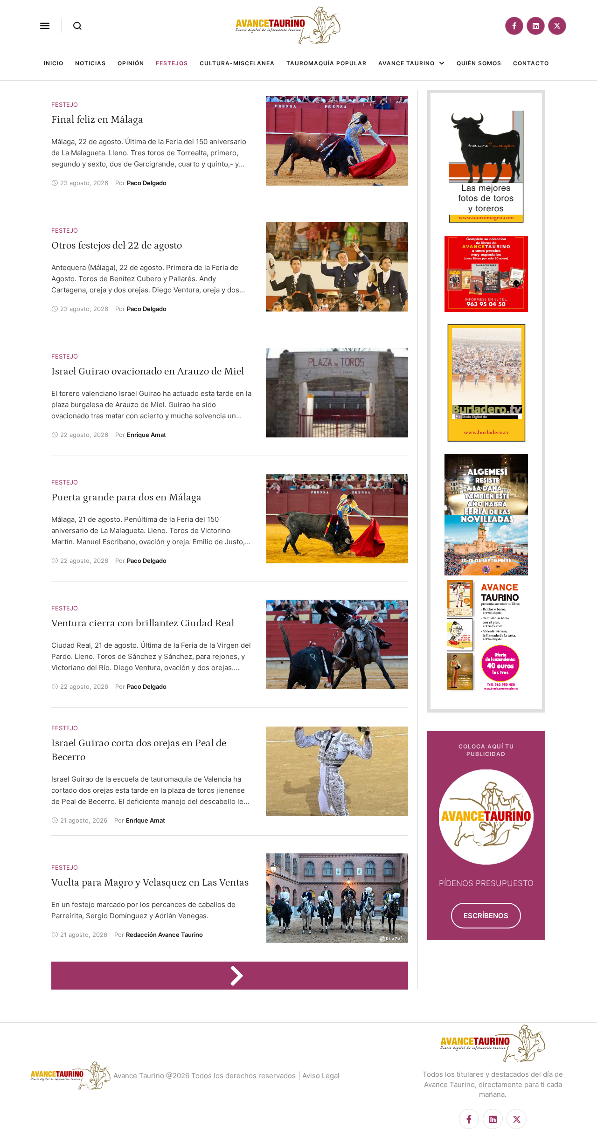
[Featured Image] (337, 141)
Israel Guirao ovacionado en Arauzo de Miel (147, 371)
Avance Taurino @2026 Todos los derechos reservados (204, 1075)
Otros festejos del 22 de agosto (116, 245)
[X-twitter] (557, 26)
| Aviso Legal (319, 1075)
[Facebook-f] (514, 26)
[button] (45, 26)
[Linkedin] (536, 26)
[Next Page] (241, 976)
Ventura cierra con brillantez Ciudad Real (142, 623)
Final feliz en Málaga (97, 119)
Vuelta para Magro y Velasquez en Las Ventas (150, 882)
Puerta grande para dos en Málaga (126, 497)
